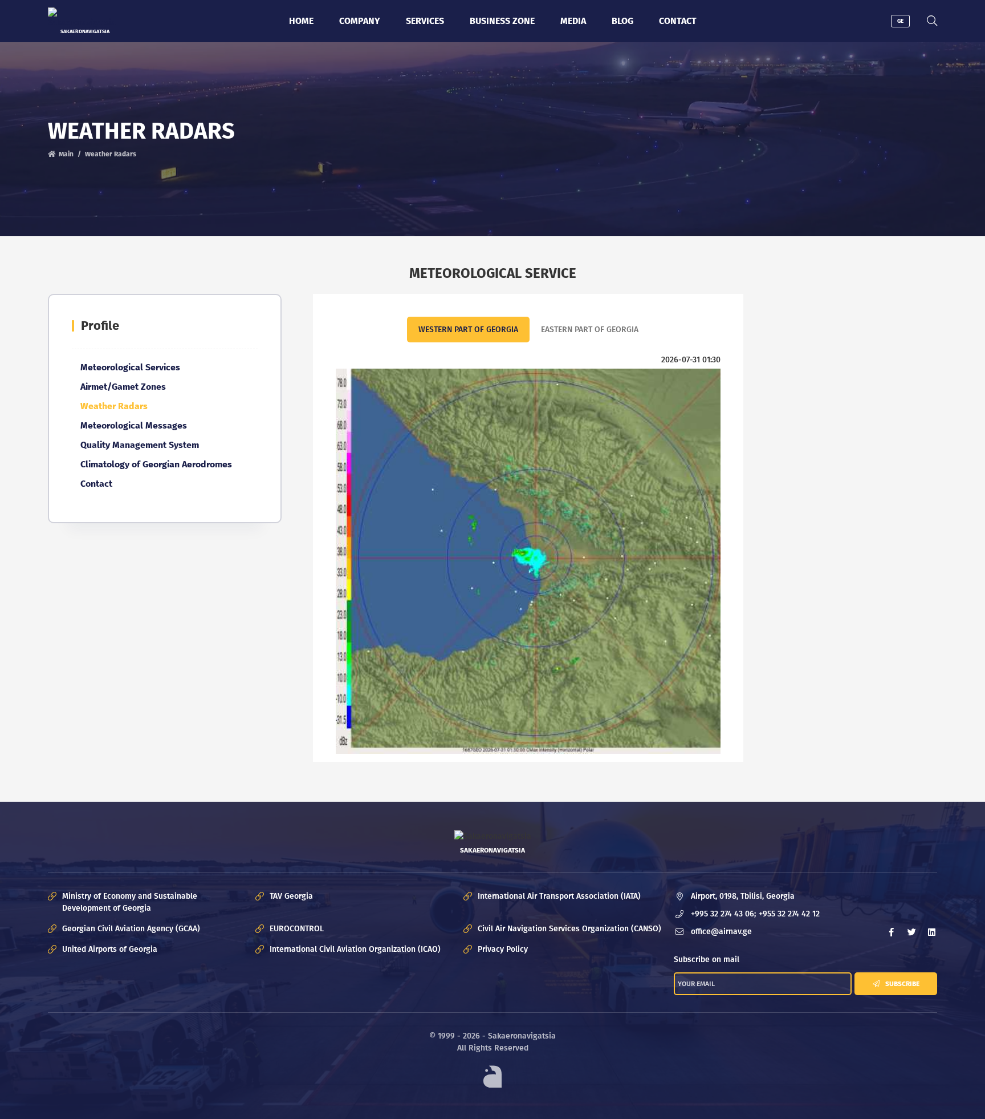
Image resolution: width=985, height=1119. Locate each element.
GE (900, 21)
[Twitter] (911, 932)
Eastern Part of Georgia (589, 329)
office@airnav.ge (721, 931)
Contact (678, 20)
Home (301, 20)
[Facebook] (891, 932)
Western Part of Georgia (468, 329)
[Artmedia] (492, 1076)
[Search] (932, 21)
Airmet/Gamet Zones (123, 386)
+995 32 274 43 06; (723, 914)
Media (573, 20)
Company (359, 20)
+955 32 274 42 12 (789, 914)
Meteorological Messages (133, 425)
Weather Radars (114, 406)
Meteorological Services (130, 367)
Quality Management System (139, 444)
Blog (622, 20)
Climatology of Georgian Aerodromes (156, 464)
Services (425, 20)
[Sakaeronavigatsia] (85, 18)
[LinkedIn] (931, 932)
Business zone (502, 20)
